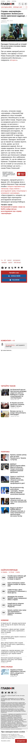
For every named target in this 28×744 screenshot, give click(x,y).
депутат (9, 260)
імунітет (10, 262)
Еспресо (14, 60)
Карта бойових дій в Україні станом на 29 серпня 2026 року (13, 637)
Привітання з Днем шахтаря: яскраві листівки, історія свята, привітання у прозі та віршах (13, 630)
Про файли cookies (5, 740)
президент (4, 262)
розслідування (16, 260)
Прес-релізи (7, 667)
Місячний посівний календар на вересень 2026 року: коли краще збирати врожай (11, 659)
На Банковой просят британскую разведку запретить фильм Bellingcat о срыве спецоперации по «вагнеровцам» (18, 394)
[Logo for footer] (7, 689)
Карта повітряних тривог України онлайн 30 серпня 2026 (17, 584)
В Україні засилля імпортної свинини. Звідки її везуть (17, 404)
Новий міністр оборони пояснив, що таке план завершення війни (18, 501)
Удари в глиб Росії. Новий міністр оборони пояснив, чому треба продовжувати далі (17, 480)
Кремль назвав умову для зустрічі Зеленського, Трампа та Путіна (18, 457)
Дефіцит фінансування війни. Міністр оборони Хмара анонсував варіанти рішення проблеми (17, 468)
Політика (5, 452)
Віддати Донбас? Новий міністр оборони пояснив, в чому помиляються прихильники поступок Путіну (17, 512)
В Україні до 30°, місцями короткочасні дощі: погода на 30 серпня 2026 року (13, 624)
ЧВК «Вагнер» (17, 262)
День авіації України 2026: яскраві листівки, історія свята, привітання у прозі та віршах (12, 644)
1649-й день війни (6, 7)
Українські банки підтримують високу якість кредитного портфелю (18, 672)
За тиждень (4, 572)
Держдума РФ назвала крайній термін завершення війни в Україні (17, 598)
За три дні (11, 572)
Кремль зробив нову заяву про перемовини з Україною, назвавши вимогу (17, 612)
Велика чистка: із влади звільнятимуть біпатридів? (18, 412)
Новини (4, 620)
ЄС (5, 260)
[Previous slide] (24, 7)
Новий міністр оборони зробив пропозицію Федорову (16, 605)
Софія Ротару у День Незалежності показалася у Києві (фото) (17, 591)
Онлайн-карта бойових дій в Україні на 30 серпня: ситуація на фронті (17, 577)
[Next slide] (26, 7)
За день (18, 572)
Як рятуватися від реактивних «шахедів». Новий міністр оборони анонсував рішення (17, 491)
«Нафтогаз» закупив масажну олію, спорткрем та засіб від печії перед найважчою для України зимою (12, 652)
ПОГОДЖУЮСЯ (21, 741)
